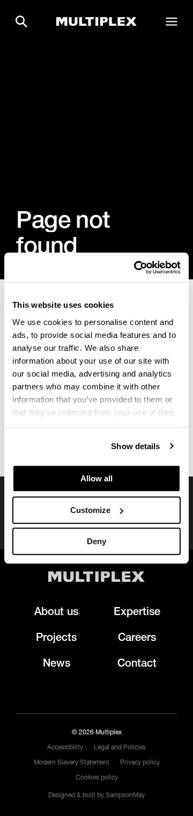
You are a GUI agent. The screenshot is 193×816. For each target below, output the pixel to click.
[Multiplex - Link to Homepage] (96, 21)
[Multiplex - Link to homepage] (96, 576)
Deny (96, 541)
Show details (135, 446)
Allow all (96, 478)
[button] (21, 21)
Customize (90, 510)
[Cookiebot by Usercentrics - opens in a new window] (136, 268)
